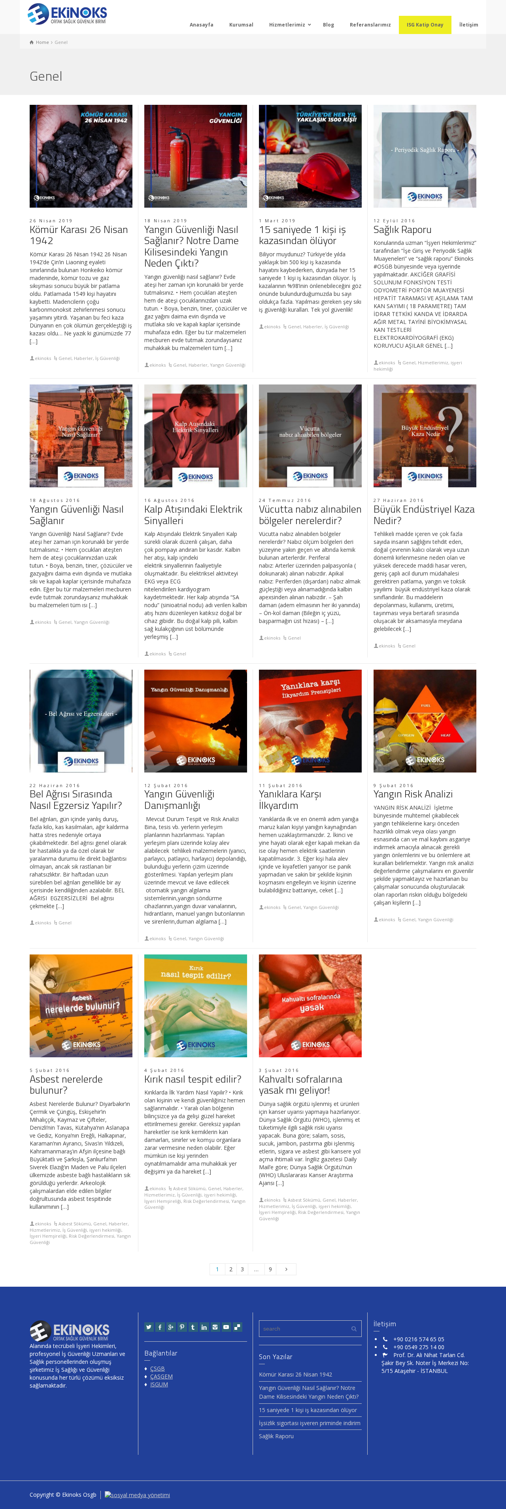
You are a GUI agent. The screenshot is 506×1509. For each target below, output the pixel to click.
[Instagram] (215, 1327)
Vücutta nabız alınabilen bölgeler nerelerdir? (310, 514)
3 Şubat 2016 (279, 1070)
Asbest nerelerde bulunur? (66, 1084)
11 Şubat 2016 (281, 785)
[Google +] (171, 1327)
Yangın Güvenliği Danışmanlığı (179, 799)
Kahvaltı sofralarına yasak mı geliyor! (300, 1084)
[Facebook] (160, 1327)
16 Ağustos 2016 (169, 500)
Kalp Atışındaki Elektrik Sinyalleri (193, 514)
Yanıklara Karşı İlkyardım (290, 799)
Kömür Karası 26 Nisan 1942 (79, 235)
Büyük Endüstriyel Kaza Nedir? (424, 514)
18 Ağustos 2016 (55, 500)
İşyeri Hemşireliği (48, 1236)
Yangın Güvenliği (227, 365)
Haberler (83, 358)
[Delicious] (237, 1327)
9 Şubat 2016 (394, 785)
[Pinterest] (182, 1327)
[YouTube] (226, 1327)
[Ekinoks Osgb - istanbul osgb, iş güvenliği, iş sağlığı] (67, 13)
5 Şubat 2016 (50, 1070)
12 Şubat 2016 (166, 785)
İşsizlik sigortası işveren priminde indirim (310, 1423)
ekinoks (43, 358)
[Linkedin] (204, 1327)
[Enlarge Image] (81, 156)
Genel (65, 358)
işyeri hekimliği (105, 1230)
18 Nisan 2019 (166, 220)
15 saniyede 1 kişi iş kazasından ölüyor (302, 235)
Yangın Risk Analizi (413, 793)
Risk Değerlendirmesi (91, 1236)
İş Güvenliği (107, 358)
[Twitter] (149, 1327)
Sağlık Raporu (403, 229)
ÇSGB (157, 1368)
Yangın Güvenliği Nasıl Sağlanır (77, 514)
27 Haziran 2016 (399, 500)
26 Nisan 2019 (51, 220)
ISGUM (159, 1384)
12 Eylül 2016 (394, 220)
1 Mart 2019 (277, 220)
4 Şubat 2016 (164, 1070)
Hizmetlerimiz (433, 362)
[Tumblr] (193, 1327)
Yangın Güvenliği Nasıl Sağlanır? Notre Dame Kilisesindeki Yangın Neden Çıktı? (191, 246)
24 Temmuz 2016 (285, 500)
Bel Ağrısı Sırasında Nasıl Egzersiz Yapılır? (76, 799)
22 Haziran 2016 (55, 785)
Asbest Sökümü (75, 1224)
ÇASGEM (161, 1376)
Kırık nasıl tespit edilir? (193, 1079)
